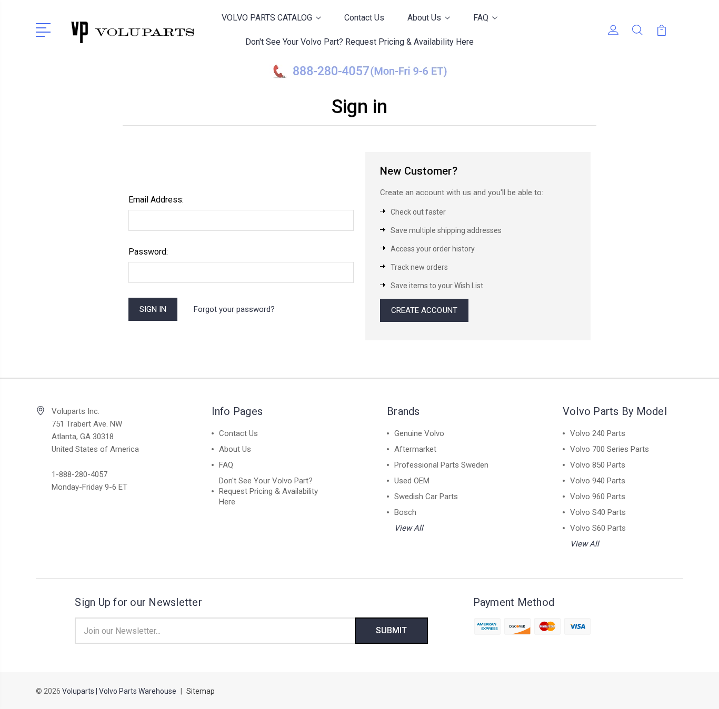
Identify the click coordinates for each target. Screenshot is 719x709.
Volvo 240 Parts (597, 433)
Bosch (405, 512)
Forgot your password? (234, 309)
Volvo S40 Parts (598, 512)
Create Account (424, 310)
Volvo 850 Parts (597, 465)
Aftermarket (415, 449)
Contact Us (364, 18)
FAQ (480, 18)
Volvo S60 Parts (598, 528)
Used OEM (412, 480)
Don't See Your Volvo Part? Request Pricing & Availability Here (359, 42)
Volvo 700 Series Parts (609, 449)
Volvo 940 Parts (597, 480)
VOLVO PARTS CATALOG (267, 18)
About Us (424, 18)
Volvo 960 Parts (597, 496)
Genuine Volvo (419, 433)
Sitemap (200, 691)
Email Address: (156, 200)
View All (408, 528)
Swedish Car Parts (426, 496)
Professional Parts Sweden (441, 465)
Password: (148, 252)
